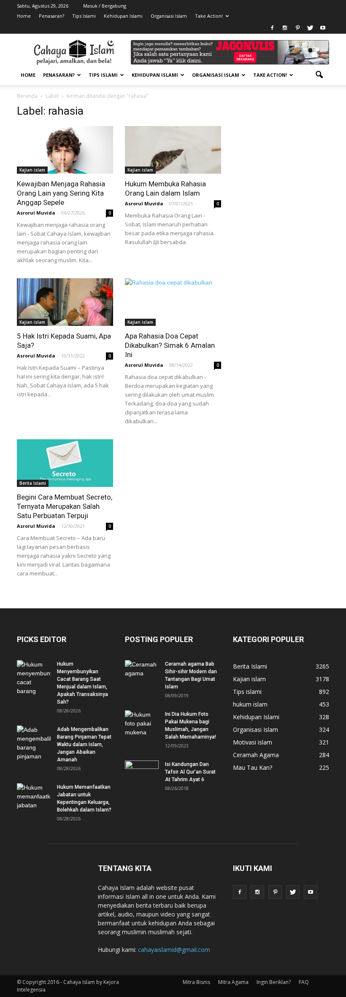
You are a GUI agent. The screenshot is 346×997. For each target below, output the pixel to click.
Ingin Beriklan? (274, 982)
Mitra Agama (233, 982)
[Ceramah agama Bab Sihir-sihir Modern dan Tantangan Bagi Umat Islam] (142, 672)
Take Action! (209, 16)
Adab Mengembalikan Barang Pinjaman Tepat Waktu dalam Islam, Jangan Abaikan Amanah (84, 744)
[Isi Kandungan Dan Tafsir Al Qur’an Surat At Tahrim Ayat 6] (142, 769)
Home (24, 16)
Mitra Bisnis (196, 982)
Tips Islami (84, 16)
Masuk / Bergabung (104, 6)
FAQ (304, 982)
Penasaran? (51, 16)
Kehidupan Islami (123, 16)
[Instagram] (284, 28)
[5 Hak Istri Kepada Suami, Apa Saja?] (65, 302)
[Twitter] (310, 28)
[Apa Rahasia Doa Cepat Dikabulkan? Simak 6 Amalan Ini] (173, 302)
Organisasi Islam (169, 16)
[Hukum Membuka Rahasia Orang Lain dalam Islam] (173, 150)
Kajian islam (32, 170)
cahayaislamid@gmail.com (174, 950)
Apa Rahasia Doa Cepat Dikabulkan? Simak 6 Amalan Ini (170, 345)
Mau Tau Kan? (252, 767)
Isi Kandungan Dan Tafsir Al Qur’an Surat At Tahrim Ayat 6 (190, 771)
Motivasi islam (252, 742)
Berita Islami (32, 483)
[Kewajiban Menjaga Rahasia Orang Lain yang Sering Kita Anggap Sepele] (65, 150)
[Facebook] (272, 28)
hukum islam (250, 704)
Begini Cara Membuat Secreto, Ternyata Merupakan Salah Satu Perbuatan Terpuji (64, 506)
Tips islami (247, 692)
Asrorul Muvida (36, 213)
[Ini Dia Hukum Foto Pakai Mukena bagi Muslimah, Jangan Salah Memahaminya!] (142, 723)
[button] (319, 75)
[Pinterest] (297, 28)
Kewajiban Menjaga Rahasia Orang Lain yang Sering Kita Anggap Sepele (61, 193)
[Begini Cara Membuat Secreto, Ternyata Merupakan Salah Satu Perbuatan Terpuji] (65, 463)
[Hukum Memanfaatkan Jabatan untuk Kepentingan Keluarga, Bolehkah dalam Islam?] (34, 796)
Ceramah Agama (256, 755)
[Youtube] (322, 28)
